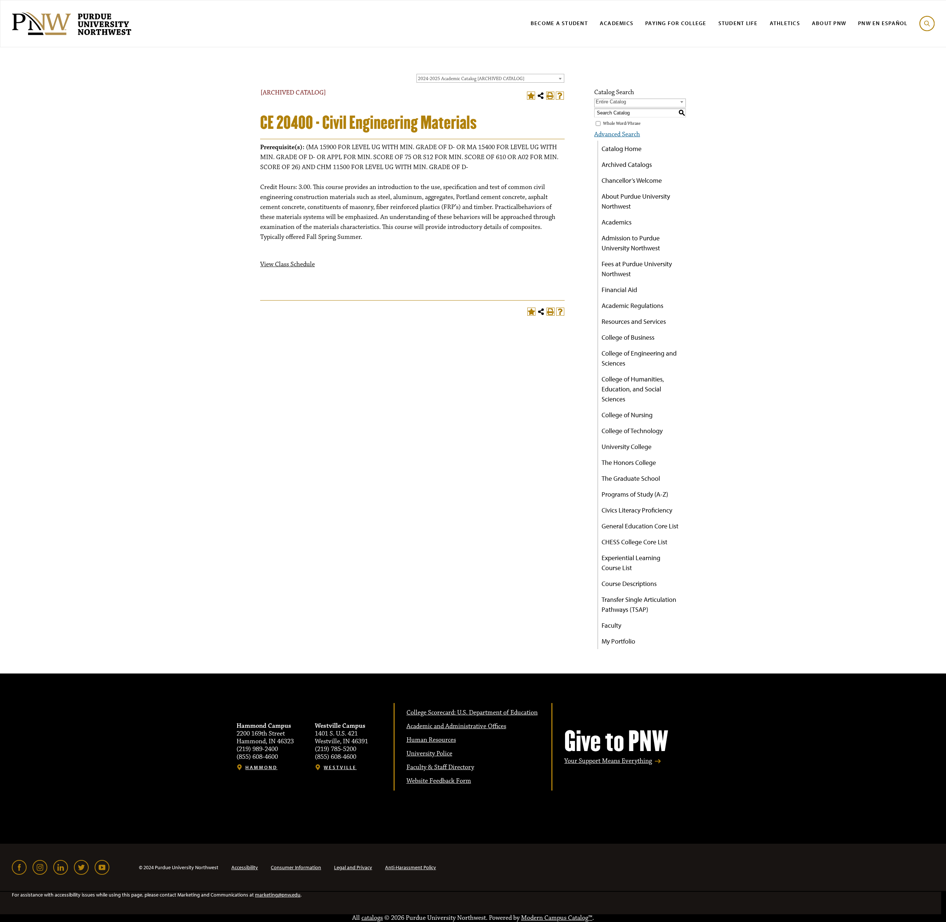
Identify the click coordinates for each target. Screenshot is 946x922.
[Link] (19, 867)
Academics (616, 23)
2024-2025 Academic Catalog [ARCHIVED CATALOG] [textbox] (471, 79)
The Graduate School (631, 478)
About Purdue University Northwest (636, 201)
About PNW (829, 23)
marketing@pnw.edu (277, 894)
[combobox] (490, 78)
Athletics (785, 23)
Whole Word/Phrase (621, 123)
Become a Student (559, 23)
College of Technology (632, 430)
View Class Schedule (287, 264)
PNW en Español (883, 23)
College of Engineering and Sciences (639, 358)
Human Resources (431, 740)
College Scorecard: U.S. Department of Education (472, 713)
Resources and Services (634, 321)
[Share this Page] (541, 96)
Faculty (611, 625)
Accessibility (244, 867)
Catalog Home (622, 148)
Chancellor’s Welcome (632, 180)
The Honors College (629, 462)
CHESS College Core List (634, 542)
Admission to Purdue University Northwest (631, 243)
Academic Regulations (632, 305)
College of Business (628, 337)
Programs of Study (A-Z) (635, 494)
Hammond (261, 767)
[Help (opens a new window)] (560, 96)
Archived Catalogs (627, 164)
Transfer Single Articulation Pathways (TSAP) (639, 604)
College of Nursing (627, 415)
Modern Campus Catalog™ (556, 918)
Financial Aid (619, 289)
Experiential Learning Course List (631, 562)
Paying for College (676, 23)
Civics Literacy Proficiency (637, 510)
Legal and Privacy (353, 867)
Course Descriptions (629, 583)
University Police (429, 754)
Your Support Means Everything (608, 761)
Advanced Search (617, 134)
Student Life (738, 23)
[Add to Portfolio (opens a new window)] (531, 96)
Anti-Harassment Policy (410, 867)
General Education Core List (640, 526)
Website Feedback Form (438, 781)
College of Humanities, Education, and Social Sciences (633, 389)
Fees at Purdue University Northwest (637, 269)
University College (626, 446)
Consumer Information (296, 867)
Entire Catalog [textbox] (611, 101)
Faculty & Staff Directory (440, 767)
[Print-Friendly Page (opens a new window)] (550, 96)
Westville (340, 767)
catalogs (372, 918)
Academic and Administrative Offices (456, 726)
